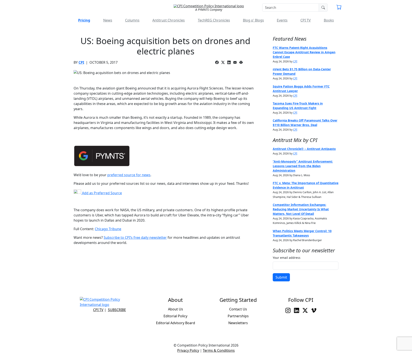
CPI (81, 62)
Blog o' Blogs (253, 20)
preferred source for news (128, 175)
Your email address (286, 258)
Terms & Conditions (219, 350)
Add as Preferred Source (101, 193)
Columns (132, 20)
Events (282, 20)
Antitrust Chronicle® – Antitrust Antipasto (304, 149)
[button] (339, 7)
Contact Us (238, 309)
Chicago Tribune (108, 229)
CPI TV (305, 20)
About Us (175, 309)
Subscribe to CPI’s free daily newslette (134, 237)
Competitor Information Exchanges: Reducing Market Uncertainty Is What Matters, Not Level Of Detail (301, 209)
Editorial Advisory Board (175, 323)
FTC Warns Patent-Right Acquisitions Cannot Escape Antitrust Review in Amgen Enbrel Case (304, 52)
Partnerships (238, 316)
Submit (281, 277)
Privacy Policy (188, 350)
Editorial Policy (175, 316)
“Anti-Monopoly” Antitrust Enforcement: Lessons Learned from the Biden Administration (303, 166)
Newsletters (238, 323)
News (107, 20)
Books (329, 20)
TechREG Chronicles (214, 20)
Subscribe (117, 309)
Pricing (84, 20)
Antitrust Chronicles (168, 20)
